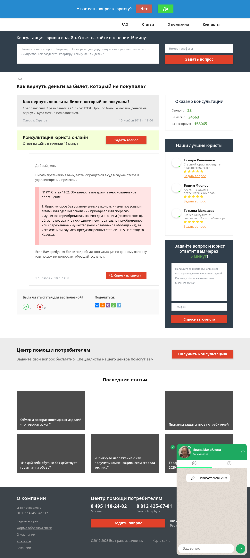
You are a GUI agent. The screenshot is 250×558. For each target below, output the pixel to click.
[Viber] (108, 305)
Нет (144, 8)
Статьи (148, 24)
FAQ (124, 24)
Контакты (211, 24)
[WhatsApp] (113, 305)
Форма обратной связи (34, 528)
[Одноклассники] (102, 305)
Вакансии (24, 548)
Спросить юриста (127, 275)
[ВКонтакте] (97, 305)
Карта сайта (162, 540)
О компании (178, 24)
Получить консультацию (202, 354)
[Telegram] (119, 305)
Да (165, 8)
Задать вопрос (199, 59)
